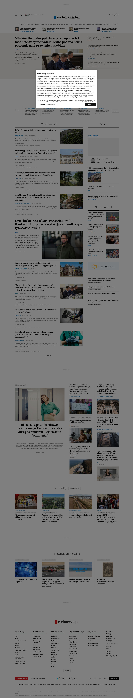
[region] (66, 89)
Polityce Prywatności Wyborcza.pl (61, 97)
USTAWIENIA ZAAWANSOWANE (47, 104)
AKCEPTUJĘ (90, 104)
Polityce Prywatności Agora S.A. (79, 97)
